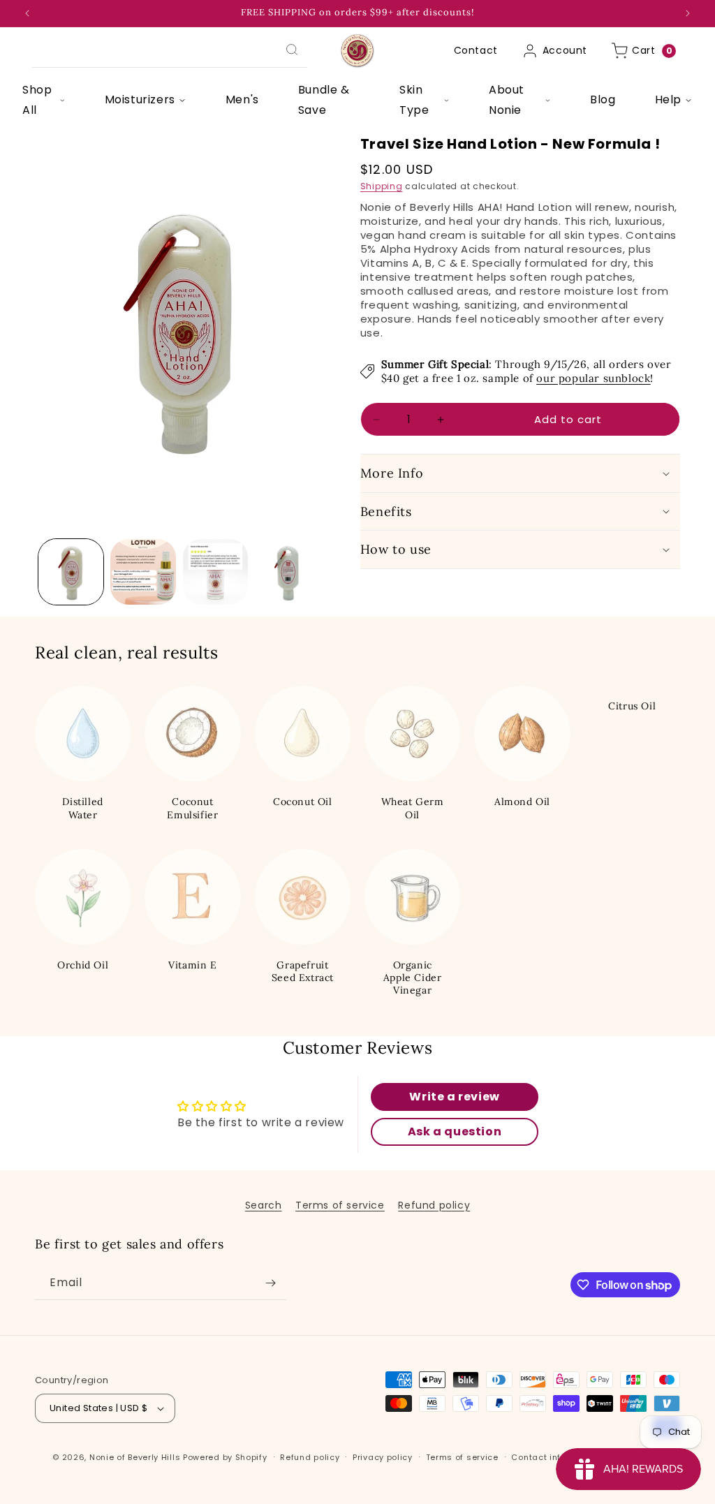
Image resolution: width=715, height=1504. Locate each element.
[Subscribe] (270, 1283)
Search (263, 1205)
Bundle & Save (324, 100)
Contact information (555, 1457)
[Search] (292, 49)
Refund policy (434, 1205)
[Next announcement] (687, 13)
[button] (520, 473)
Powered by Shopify (225, 1457)
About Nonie (506, 100)
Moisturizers (140, 99)
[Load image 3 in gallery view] (215, 571)
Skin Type (414, 100)
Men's (242, 99)
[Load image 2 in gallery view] (142, 571)
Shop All (37, 100)
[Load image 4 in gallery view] (287, 571)
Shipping (381, 186)
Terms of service (340, 1205)
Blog (602, 99)
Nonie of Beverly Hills (134, 1457)
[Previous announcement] (27, 13)
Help (668, 99)
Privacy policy (383, 1457)
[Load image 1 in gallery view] (70, 571)
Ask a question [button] (454, 1131)
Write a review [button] (454, 1097)
